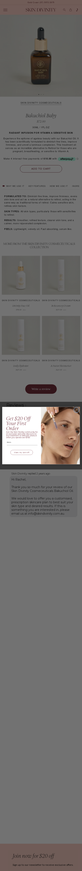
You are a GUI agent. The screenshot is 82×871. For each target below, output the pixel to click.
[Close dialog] (76, 409)
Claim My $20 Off (21, 452)
